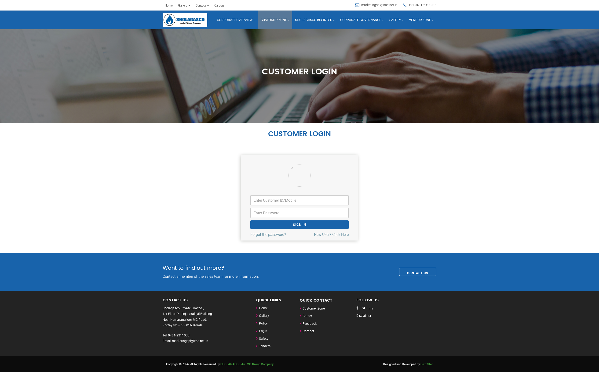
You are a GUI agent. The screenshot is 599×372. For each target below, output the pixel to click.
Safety (395, 20)
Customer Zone (314, 308)
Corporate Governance (360, 20)
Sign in (299, 224)
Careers (219, 5)
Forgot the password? (268, 234)
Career (307, 316)
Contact (308, 331)
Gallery (264, 315)
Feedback (310, 323)
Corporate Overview (234, 20)
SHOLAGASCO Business (313, 20)
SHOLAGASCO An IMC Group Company (247, 364)
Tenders (264, 346)
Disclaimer (363, 315)
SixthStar (426, 364)
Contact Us (417, 273)
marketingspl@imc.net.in (379, 5)
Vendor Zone (420, 20)
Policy (263, 323)
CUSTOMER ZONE (274, 20)
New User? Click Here (331, 234)
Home (169, 5)
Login (263, 330)
